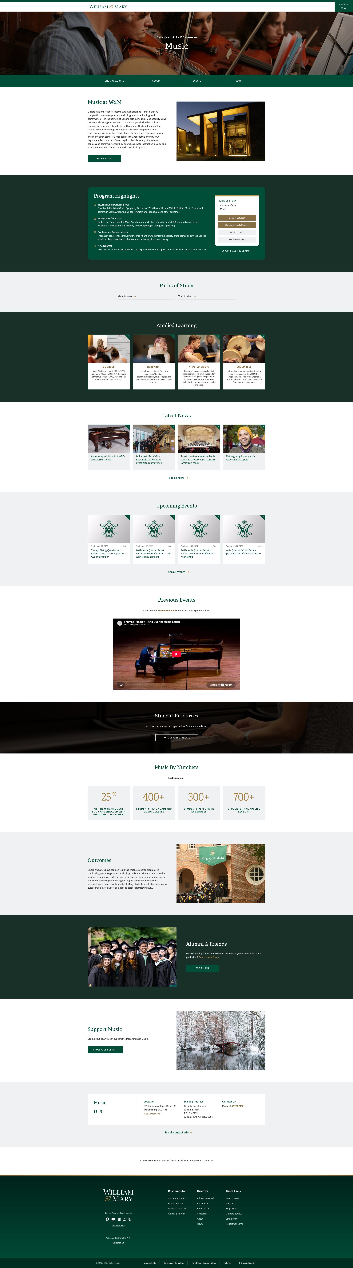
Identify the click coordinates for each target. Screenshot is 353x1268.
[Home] (108, 6)
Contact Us (118, 1242)
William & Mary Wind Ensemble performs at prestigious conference (149, 459)
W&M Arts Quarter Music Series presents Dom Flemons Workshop (198, 553)
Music (176, 46)
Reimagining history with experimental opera (240, 458)
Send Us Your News (209, 957)
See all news (176, 478)
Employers (231, 1208)
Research (154, 367)
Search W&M (232, 1198)
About (200, 1219)
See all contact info (176, 1132)
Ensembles (244, 367)
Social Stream (118, 1225)
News (200, 1224)
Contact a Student (237, 218)
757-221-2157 (236, 1106)
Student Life (203, 1208)
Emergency (231, 1219)
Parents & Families (177, 1208)
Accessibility (150, 1263)
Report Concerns (234, 1224)
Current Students (177, 1198)
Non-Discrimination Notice (204, 1263)
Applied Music (199, 367)
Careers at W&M (234, 1213)
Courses (109, 367)
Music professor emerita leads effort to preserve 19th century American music (198, 459)
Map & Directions (152, 1114)
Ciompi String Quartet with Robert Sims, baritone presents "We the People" (108, 553)
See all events (176, 572)
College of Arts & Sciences (176, 37)
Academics (202, 1203)
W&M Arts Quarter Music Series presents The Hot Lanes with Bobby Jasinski (153, 553)
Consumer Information (174, 1263)
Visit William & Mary (237, 239)
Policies (227, 1263)
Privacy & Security (247, 1263)
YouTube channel (167, 610)
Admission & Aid (237, 232)
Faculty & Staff (175, 1203)
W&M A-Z (231, 1203)
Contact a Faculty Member (237, 225)
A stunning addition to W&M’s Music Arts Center (108, 458)
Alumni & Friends (176, 1213)
